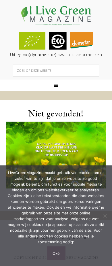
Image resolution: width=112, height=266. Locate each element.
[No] (105, 216)
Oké (56, 253)
